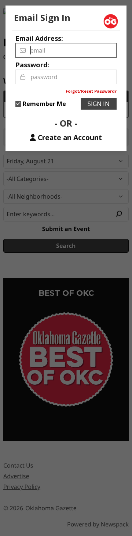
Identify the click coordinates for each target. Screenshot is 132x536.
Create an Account (70, 137)
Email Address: (39, 38)
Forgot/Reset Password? (91, 91)
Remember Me (44, 104)
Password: (32, 64)
